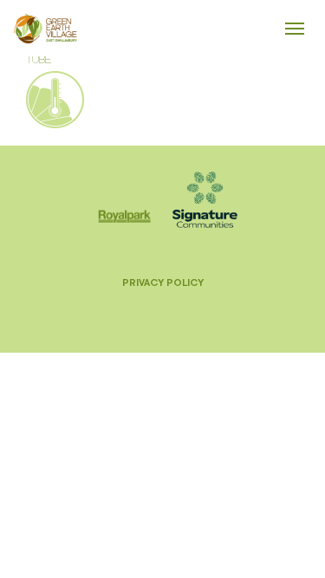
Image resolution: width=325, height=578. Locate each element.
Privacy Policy (163, 282)
